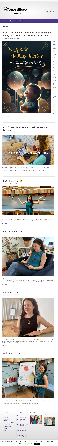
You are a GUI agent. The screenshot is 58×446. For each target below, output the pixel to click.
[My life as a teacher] (28, 256)
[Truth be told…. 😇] (28, 200)
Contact (5, 428)
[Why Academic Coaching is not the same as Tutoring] (28, 150)
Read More (4, 119)
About (11, 20)
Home (5, 20)
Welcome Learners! (13, 353)
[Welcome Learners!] (28, 378)
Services (22, 20)
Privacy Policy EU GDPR (8, 422)
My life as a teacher (13, 231)
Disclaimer (5, 430)
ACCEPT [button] (37, 443)
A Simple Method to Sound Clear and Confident (21, 421)
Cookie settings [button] (28, 443)
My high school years (13, 292)
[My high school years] (28, 317)
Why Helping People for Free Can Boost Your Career (22, 426)
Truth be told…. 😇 (12, 181)
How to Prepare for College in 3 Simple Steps (21, 431)
